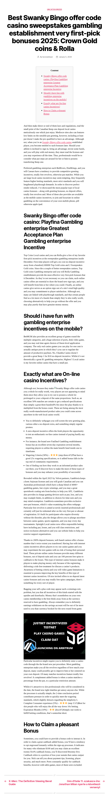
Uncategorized (54, 9)
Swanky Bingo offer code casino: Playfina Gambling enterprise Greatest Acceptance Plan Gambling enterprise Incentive (56, 83)
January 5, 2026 (65, 57)
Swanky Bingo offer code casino (57, 142)
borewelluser (48, 57)
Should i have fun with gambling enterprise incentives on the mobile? (55, 96)
